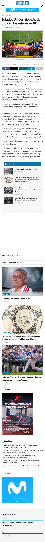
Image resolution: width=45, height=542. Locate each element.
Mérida (18, 522)
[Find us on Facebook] (2, 536)
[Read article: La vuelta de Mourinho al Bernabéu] (8, 171)
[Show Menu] (3, 6)
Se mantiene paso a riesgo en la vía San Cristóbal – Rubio (22, 466)
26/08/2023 (19, 27)
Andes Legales (28, 522)
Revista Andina (7, 525)
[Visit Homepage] (22, 3)
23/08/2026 (19, 202)
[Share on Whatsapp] (23, 68)
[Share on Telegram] (31, 68)
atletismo (10, 255)
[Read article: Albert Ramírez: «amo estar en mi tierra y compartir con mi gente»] (8, 200)
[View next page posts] (24, 207)
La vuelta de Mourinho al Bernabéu (26, 169)
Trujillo (4, 522)
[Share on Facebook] (6, 68)
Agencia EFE (9, 27)
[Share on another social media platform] (39, 68)
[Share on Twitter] (14, 68)
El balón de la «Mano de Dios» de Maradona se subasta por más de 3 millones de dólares (27, 180)
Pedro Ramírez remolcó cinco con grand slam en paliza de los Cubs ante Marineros (28, 190)
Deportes (9, 15)
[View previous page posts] (20, 207)
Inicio (3, 15)
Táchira (11, 522)
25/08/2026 (19, 171)
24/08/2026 (19, 184)
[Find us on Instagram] (9, 536)
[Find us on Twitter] (6, 536)
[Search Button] (42, 6)
